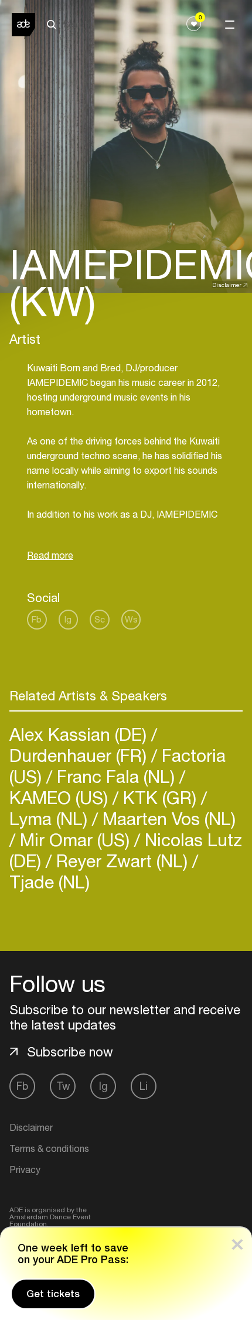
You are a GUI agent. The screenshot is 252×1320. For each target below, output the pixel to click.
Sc (99, 619)
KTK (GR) (159, 797)
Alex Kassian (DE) (80, 734)
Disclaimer (226, 284)
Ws (131, 619)
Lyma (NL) (50, 818)
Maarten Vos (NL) (167, 818)
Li (143, 1086)
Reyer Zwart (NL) (122, 860)
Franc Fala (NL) (115, 776)
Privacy (24, 1169)
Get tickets (53, 1294)
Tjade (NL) (49, 881)
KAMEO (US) (61, 797)
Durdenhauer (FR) (80, 755)
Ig (67, 619)
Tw (63, 1086)
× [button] (237, 1242)
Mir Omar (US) (74, 839)
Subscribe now (70, 1051)
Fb (37, 619)
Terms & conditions (49, 1148)
